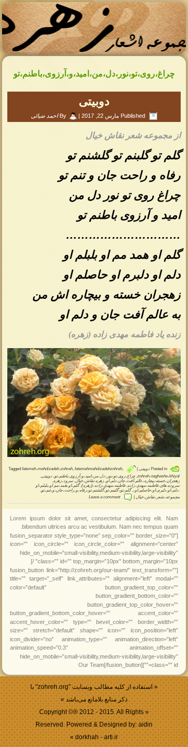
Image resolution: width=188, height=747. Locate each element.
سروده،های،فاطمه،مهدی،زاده (153, 485)
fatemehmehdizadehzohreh (98, 468)
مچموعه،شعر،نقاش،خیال (158, 497)
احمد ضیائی (44, 116)
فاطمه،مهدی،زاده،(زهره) (103, 485)
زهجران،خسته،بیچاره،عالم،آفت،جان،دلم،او (143, 480)
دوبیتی (94, 101)
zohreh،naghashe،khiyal (158, 476)
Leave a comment (104, 497)
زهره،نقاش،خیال (89, 480)
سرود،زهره (63, 480)
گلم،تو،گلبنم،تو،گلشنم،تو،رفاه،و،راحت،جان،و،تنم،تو (86, 490)
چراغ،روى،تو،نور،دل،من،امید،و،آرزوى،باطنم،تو (94, 476)
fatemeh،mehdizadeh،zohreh (47, 468)
